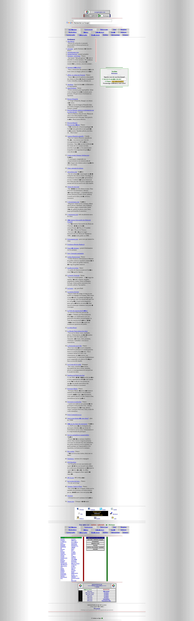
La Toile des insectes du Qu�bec (77, 311)
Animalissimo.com (73, 52)
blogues (63, 549)
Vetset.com (70, 501)
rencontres (74, 562)
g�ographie (64, 565)
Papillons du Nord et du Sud (75, 375)
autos (62, 543)
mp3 (72, 550)
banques (63, 544)
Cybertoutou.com (72, 214)
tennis (72, 574)
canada (62, 553)
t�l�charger (74, 573)
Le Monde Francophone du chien (77, 331)
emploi (62, 559)
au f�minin (63, 541)
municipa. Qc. (74, 546)
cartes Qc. (63, 554)
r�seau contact (75, 563)
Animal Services (72, 54)
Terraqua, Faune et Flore (74, 486)
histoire (62, 569)
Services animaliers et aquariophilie (78, 435)
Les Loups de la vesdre (74, 364)
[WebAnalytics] (97, 615)
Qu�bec (73, 556)
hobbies (63, 570)
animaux (63, 540)
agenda (63, 539)
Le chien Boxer (72, 327)
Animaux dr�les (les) (74, 67)
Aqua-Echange (71, 88)
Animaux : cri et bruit (73, 56)
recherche (73, 560)
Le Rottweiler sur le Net (74, 346)
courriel (62, 556)
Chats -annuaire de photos (75, 168)
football (62, 561)
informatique (64, 577)
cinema (62, 555)
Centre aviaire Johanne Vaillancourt (78, 155)
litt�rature (73, 540)
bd (61, 548)
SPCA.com (70, 478)
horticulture (63, 574)
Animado (70, 49)
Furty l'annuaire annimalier (75, 253)
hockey (62, 572)
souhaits (73, 570)
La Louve (70, 288)
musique (73, 554)
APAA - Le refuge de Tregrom (76, 75)
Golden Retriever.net (73, 257)
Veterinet (70, 496)
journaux (73, 539)
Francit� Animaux (73, 248)
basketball (63, 546)
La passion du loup (73, 292)
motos (72, 548)
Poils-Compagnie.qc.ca (74, 414)
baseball (63, 545)
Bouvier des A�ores (73, 125)
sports (72, 571)
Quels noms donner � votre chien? (78, 418)
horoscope (63, 573)
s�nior (73, 569)
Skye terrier (70, 451)
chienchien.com (72, 172)
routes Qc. (74, 564)
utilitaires (73, 577)
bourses (63, 551)
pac (72, 555)
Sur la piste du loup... (73, 481)
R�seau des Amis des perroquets (77, 424)
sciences (73, 567)
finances (63, 560)
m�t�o (73, 547)
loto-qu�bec (74, 542)
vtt (71, 579)
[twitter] (101, 509)
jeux (62, 578)
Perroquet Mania (72, 389)
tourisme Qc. (74, 575)
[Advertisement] (97, 5)
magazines (74, 543)
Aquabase (70, 84)
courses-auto (64, 558)
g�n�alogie (64, 564)
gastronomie (64, 562)
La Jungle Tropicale (73, 275)
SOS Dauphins (71, 462)
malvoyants (74, 544)
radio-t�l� (74, 559)
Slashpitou (70, 459)
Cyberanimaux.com (73, 202)
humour (62, 575)
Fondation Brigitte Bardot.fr (75, 244)
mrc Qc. (73, 551)
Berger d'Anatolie (72, 99)
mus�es (73, 552)
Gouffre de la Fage (72, 268)
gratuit (62, 568)
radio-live (73, 558)
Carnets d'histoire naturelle (75, 136)
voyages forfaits (75, 578)
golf (61, 567)
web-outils (73, 580)
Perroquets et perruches (74, 402)
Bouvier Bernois (72, 123)
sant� (73, 566)
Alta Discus (70, 41)
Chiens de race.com (73, 187)
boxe (62, 550)
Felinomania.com (72, 239)
